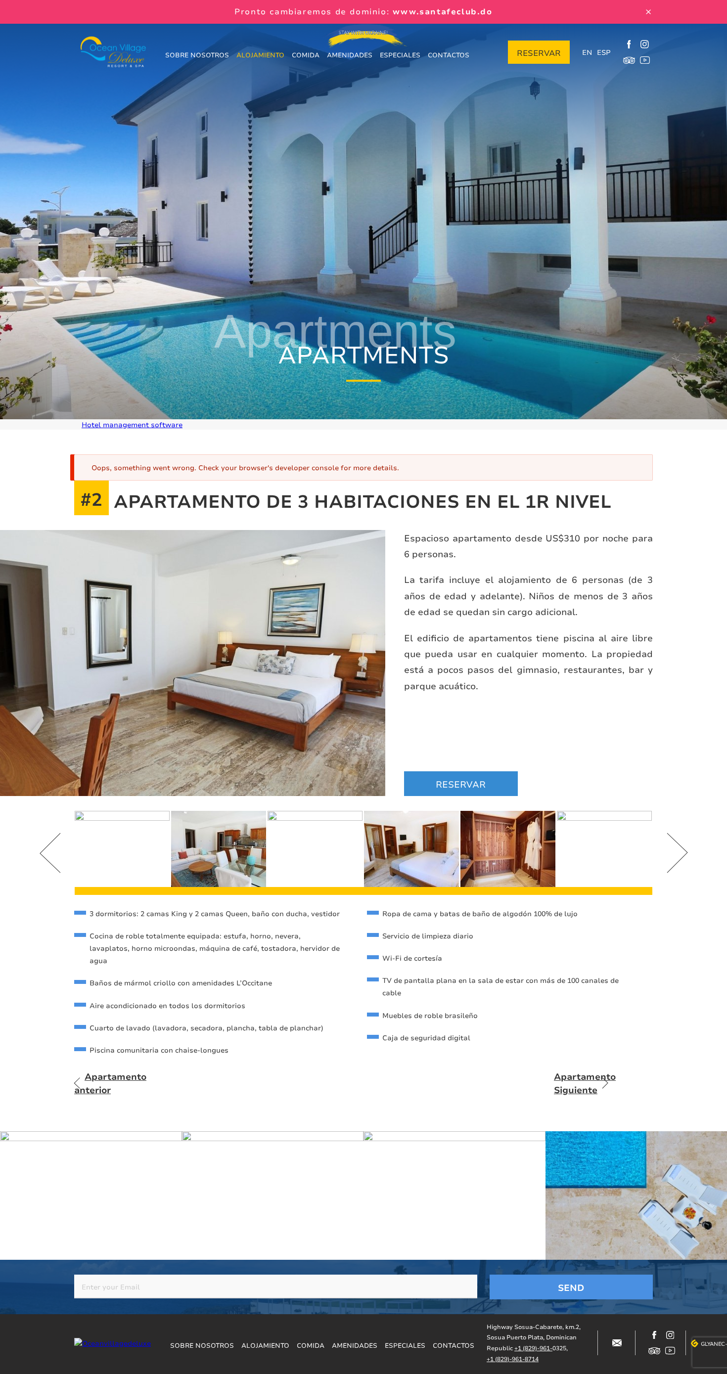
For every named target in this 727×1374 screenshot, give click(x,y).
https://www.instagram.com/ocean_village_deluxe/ (645, 44)
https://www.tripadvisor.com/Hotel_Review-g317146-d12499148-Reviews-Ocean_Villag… (629, 60)
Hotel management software (132, 424)
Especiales (400, 54)
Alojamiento (260, 54)
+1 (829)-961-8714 (513, 1359)
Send (571, 1288)
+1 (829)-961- (533, 1348)
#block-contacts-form (617, 1343)
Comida (305, 54)
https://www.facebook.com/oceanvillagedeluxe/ (629, 44)
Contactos (448, 54)
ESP (604, 52)
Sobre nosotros (197, 54)
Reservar (539, 52)
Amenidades (349, 54)
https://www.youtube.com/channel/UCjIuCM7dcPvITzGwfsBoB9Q (645, 60)
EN (587, 52)
